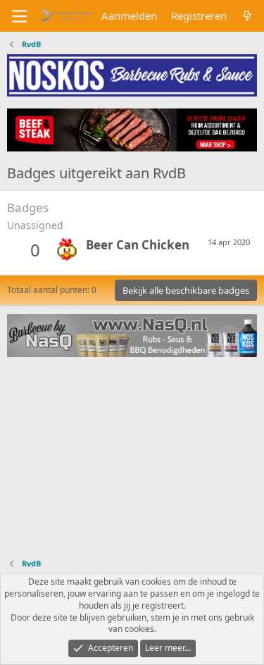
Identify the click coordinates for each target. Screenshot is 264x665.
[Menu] (19, 16)
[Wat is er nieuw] (247, 16)
